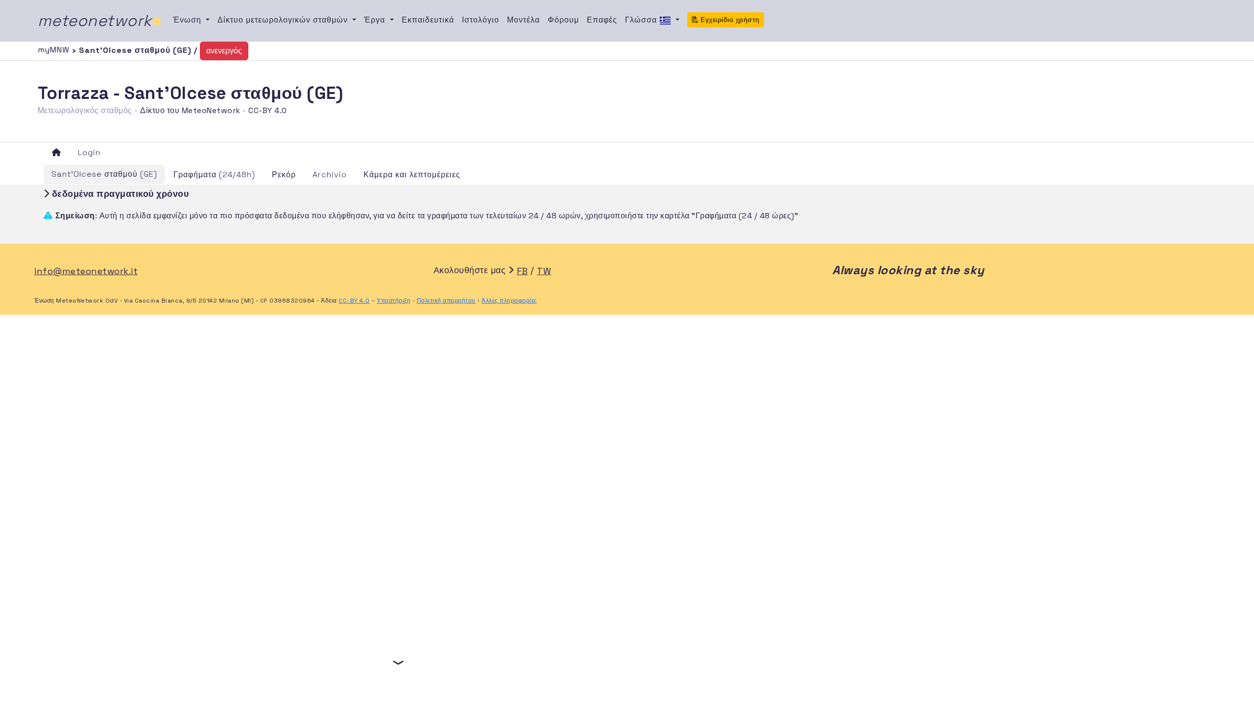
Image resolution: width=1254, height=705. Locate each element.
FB (522, 271)
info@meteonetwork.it (86, 271)
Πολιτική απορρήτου (446, 301)
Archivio (330, 174)
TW (544, 271)
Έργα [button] (375, 20)
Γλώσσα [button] (642, 20)
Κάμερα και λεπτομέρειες (411, 174)
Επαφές (602, 20)
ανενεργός (224, 51)
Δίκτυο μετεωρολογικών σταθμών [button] (283, 20)
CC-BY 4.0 (267, 110)
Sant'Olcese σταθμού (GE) (104, 174)
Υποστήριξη (393, 301)
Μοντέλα (523, 20)
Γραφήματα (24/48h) (214, 174)
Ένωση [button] (188, 20)
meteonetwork (100, 20)
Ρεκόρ (284, 174)
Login (89, 152)
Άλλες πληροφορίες (509, 301)
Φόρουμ (563, 20)
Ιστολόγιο (480, 20)
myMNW (55, 50)
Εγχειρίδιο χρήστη (729, 19)
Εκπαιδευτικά (428, 20)
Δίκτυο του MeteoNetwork (190, 110)
